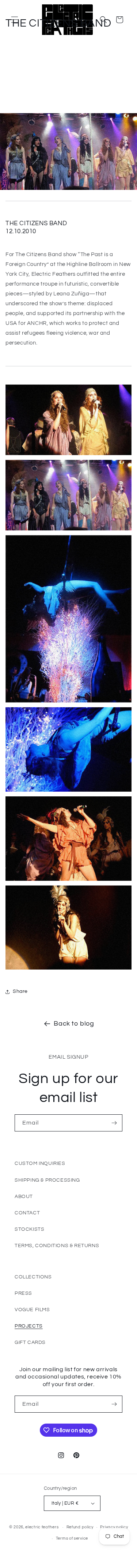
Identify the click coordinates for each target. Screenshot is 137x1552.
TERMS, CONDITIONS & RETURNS (57, 1245)
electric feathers (41, 1527)
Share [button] (20, 991)
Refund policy (80, 1527)
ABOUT (24, 1196)
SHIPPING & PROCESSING (47, 1180)
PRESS (23, 1293)
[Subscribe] (114, 1122)
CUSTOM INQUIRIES (40, 1163)
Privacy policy (114, 1527)
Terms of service (72, 1538)
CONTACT (27, 1212)
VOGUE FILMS (32, 1309)
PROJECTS (29, 1326)
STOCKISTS (29, 1229)
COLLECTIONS (33, 1277)
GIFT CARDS (30, 1342)
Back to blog (74, 1023)
